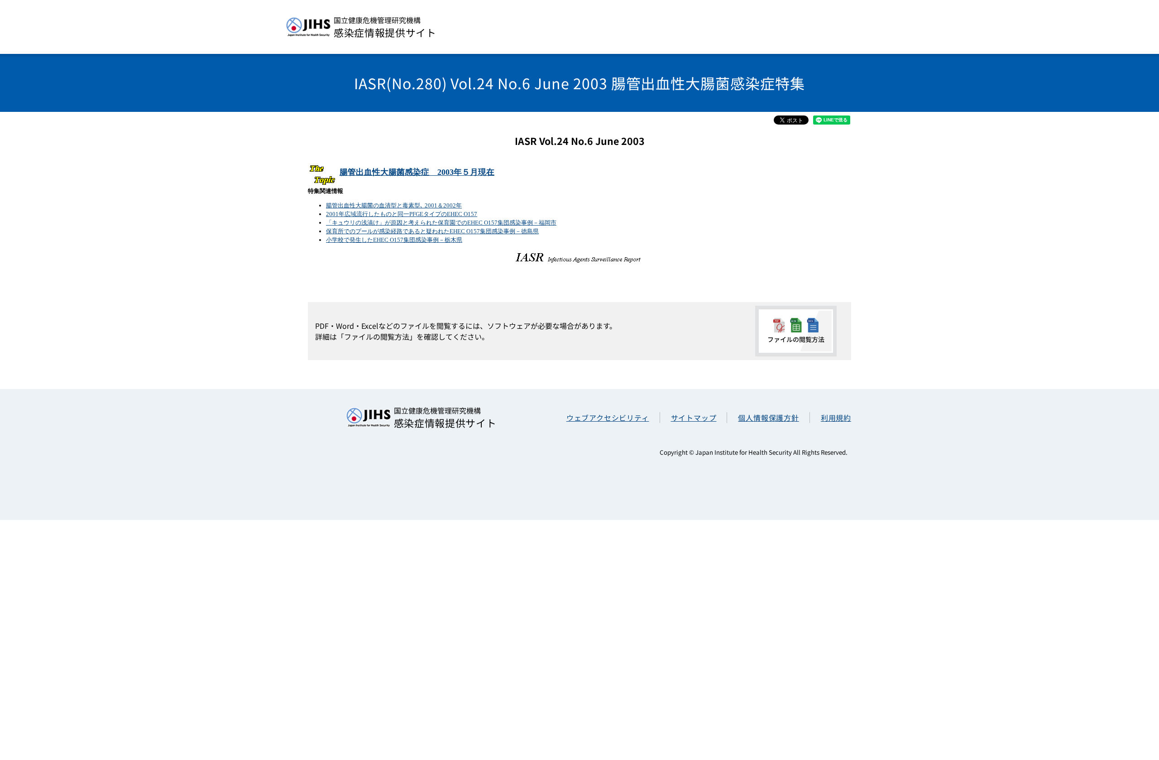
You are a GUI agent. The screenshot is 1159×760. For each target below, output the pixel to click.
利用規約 (836, 417)
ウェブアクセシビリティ (607, 417)
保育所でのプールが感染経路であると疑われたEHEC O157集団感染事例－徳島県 (432, 231)
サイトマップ (694, 417)
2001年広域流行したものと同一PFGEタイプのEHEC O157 (401, 214)
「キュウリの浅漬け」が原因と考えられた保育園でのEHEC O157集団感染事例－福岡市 (441, 222)
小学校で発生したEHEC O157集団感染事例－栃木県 (394, 239)
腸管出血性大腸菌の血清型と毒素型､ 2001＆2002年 (394, 205)
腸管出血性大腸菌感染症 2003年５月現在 (417, 172)
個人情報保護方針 (768, 417)
